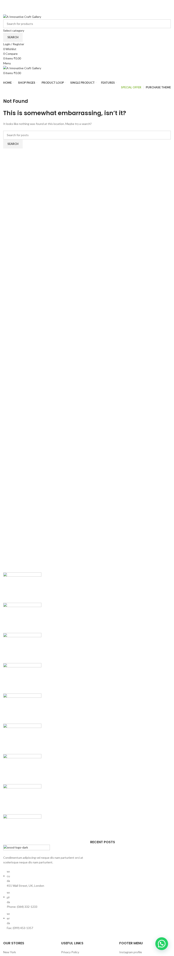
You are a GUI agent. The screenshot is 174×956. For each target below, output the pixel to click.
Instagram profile (130, 952)
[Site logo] (22, 16)
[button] (161, 943)
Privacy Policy (70, 952)
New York (9, 952)
